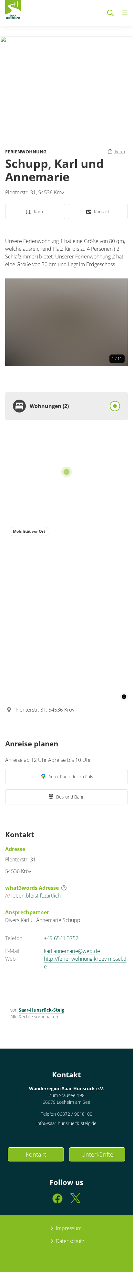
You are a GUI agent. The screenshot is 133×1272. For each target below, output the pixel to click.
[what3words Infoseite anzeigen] (63, 887)
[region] (66, 612)
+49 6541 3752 (61, 938)
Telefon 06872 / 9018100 (66, 1114)
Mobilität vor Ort (29, 531)
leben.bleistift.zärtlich (33, 895)
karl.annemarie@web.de (72, 951)
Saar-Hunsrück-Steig (41, 1010)
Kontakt (36, 1154)
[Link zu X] (75, 1201)
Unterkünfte (97, 1154)
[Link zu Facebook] (57, 1201)
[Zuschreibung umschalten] (124, 697)
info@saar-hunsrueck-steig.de (66, 1123)
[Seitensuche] (110, 13)
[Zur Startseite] (13, 11)
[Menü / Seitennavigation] (124, 13)
